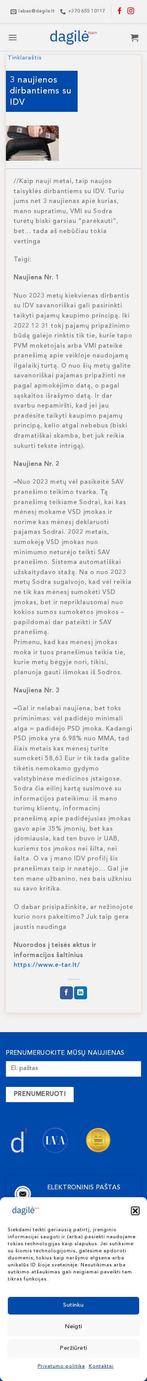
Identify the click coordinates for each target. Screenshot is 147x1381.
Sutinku (73, 1305)
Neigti (73, 1327)
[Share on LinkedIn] (80, 993)
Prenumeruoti (40, 1094)
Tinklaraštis (25, 58)
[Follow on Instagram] (130, 11)
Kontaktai (101, 1366)
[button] (135, 1211)
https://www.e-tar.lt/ (47, 965)
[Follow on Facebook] (119, 11)
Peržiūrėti (73, 1348)
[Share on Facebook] (66, 993)
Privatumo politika (61, 1366)
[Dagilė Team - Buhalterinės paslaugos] (73, 37)
